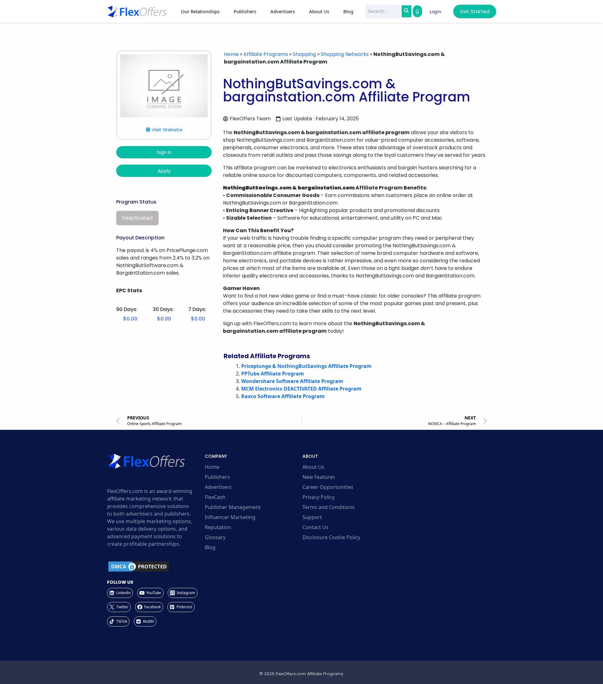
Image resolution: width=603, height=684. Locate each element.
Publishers (217, 476)
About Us (313, 466)
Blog (348, 11)
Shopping (304, 54)
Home (231, 54)
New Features (318, 476)
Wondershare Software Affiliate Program (292, 381)
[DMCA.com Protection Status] (155, 566)
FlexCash (215, 497)
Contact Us (315, 527)
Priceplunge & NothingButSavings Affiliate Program (306, 366)
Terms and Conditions (328, 507)
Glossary (215, 537)
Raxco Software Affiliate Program (283, 396)
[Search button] (406, 11)
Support (312, 517)
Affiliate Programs (265, 54)
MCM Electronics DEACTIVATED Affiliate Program (301, 388)
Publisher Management (233, 507)
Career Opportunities (327, 487)
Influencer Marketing (230, 517)
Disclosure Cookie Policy (331, 537)
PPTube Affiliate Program (272, 373)
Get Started (475, 11)
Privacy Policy (318, 497)
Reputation (218, 527)
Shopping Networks (345, 54)
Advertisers (218, 487)
